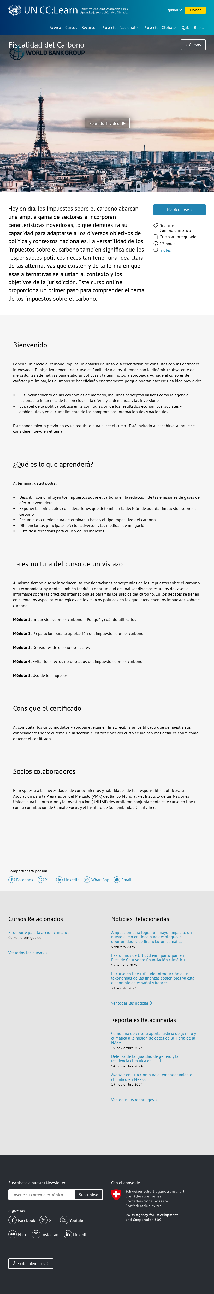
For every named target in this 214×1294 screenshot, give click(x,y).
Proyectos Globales (160, 27)
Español (171, 10)
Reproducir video (104, 123)
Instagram (50, 1234)
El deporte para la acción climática (39, 932)
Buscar (200, 27)
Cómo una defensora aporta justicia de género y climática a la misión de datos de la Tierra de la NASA (153, 1038)
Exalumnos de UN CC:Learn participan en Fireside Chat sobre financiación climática (148, 958)
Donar (195, 10)
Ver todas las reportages (132, 1099)
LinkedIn (81, 1234)
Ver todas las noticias (130, 1003)
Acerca (55, 27)
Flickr (23, 1234)
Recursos (89, 27)
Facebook (26, 1220)
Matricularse (178, 209)
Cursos (71, 27)
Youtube (76, 1220)
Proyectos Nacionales (120, 27)
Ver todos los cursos (26, 952)
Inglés (165, 250)
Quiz (186, 27)
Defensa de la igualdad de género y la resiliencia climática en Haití (145, 1059)
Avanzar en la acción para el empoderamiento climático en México (151, 1077)
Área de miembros (29, 1263)
